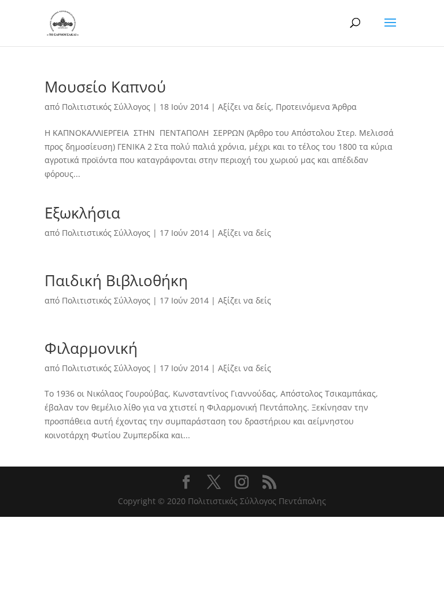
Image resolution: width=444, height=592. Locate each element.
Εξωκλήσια (82, 212)
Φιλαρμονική (91, 348)
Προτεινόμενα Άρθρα (316, 106)
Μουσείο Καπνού (105, 86)
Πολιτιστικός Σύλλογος (106, 106)
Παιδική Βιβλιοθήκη (116, 280)
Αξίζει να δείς (244, 106)
